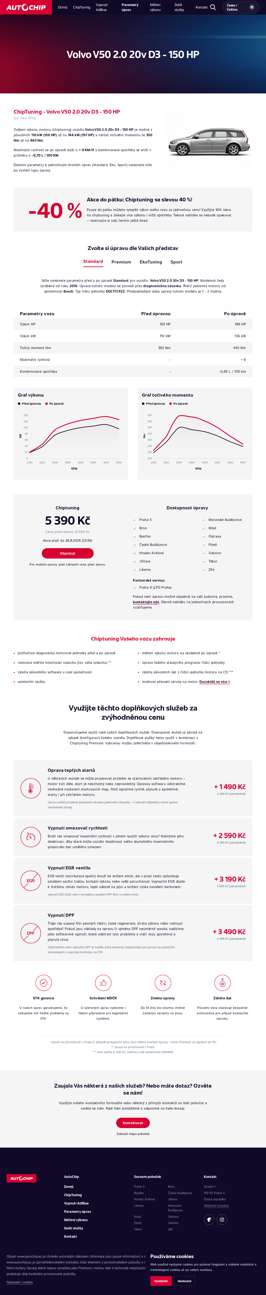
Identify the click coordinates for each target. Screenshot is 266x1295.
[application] (71, 440)
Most (137, 1216)
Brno (171, 1186)
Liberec (139, 1205)
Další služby (179, 7)
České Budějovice (180, 1193)
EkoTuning (151, 262)
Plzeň (137, 1223)
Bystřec (139, 1193)
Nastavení (184, 1281)
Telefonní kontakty (216, 1205)
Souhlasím (161, 1281)
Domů (62, 7)
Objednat (67, 553)
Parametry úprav (130, 7)
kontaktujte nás (146, 602)
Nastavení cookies (20, 1282)
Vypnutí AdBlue (102, 7)
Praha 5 (139, 1186)
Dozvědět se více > (215, 681)
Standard (93, 261)
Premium (121, 262)
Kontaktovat (133, 1123)
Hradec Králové (144, 1199)
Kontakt (202, 7)
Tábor (138, 1229)
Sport (177, 262)
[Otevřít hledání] (213, 7)
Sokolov (173, 1223)
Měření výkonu (155, 7)
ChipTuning (81, 7)
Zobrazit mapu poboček (133, 1134)
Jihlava (172, 1199)
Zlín (170, 1229)
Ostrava (173, 1216)
